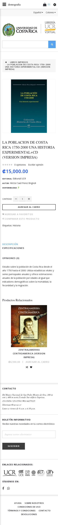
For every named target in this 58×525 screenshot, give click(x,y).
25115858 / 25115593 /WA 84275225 (18, 401)
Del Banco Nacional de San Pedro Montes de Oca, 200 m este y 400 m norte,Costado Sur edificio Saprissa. (27, 396)
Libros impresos (19, 62)
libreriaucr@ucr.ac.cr (11, 405)
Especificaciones (13, 248)
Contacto (45, 510)
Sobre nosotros (34, 503)
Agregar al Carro (29, 207)
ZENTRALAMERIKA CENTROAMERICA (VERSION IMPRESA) (29, 353)
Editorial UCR (19, 178)
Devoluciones (29, 514)
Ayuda (18, 503)
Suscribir (14, 446)
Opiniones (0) (10, 258)
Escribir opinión (35, 164)
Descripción (10, 244)
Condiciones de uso (29, 507)
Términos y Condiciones (22, 510)
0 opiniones (20, 164)
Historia (16, 225)
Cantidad (7, 199)
